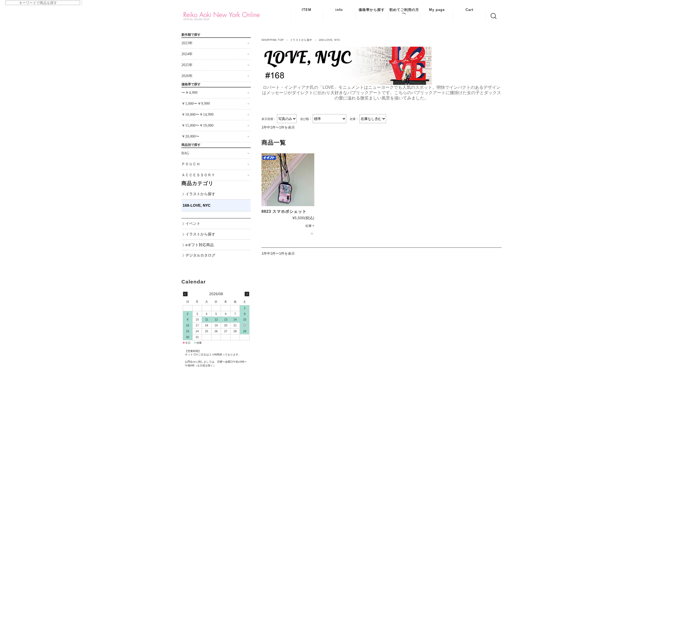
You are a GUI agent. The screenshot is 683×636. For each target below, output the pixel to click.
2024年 (187, 54)
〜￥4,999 (189, 93)
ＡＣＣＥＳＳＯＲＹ (198, 175)
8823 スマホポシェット (284, 211)
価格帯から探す (372, 9)
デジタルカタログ (200, 255)
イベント (192, 223)
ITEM (306, 9)
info (339, 9)
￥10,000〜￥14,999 (197, 115)
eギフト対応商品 (199, 245)
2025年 (187, 65)
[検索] (81, 2)
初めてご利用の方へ (404, 11)
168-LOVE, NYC (197, 205)
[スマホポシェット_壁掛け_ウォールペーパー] (287, 179)
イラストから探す (301, 40)
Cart (469, 9)
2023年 (187, 43)
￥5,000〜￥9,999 (195, 104)
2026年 (187, 76)
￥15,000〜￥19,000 (197, 125)
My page (437, 9)
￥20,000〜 (190, 136)
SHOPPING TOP (272, 40)
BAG (185, 153)
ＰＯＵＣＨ (190, 164)
